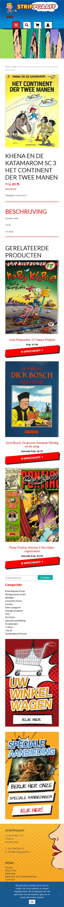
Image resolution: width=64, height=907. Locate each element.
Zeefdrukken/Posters (16, 633)
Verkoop (10, 873)
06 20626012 (16, 848)
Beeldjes (9, 597)
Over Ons (11, 870)
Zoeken (45, 577)
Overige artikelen (14, 610)
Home (7, 66)
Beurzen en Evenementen (21, 876)
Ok (32, 902)
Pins (7, 613)
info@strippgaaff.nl (19, 851)
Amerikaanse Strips (15, 591)
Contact (10, 879)
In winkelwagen (31, 351)
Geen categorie (13, 607)
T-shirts (9, 627)
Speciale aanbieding (15, 620)
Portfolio (10, 617)
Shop (14, 66)
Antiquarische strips (15, 594)
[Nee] (60, 894)
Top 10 (8, 630)
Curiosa (9, 604)
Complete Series (13, 600)
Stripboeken (21, 195)
